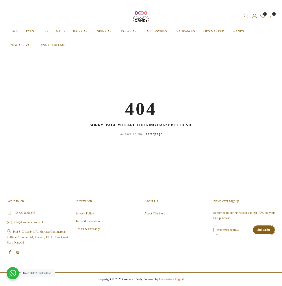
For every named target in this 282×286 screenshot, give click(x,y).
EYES (30, 31)
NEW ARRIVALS (22, 45)
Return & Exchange (88, 229)
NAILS (60, 31)
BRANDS (238, 31)
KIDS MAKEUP (213, 31)
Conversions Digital (171, 279)
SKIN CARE (105, 31)
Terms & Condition (88, 221)
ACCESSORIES (156, 31)
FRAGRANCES (185, 31)
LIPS (45, 31)
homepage (153, 134)
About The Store (154, 213)
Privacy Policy (85, 213)
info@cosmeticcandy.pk (29, 222)
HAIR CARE (81, 31)
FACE (14, 31)
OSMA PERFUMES (54, 45)
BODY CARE (130, 31)
